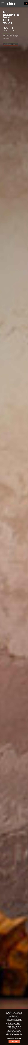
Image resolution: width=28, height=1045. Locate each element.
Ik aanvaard (14, 1041)
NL (26, 3)
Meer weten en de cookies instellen (14, 1038)
